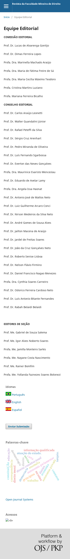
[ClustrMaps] (7, 520)
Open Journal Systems (19, 499)
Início (7, 17)
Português (18, 394)
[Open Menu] (6, 6)
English (16, 402)
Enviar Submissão (18, 426)
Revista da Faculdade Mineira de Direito (36, 3)
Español (16, 410)
